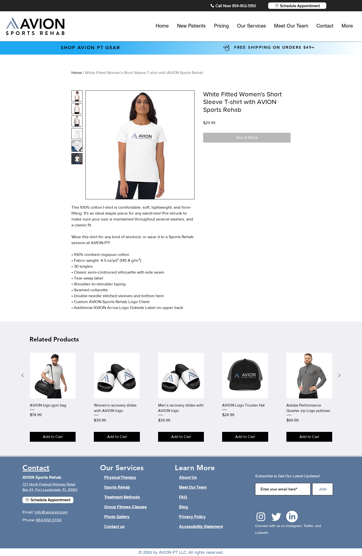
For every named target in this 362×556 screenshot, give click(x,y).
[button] (276, 230)
